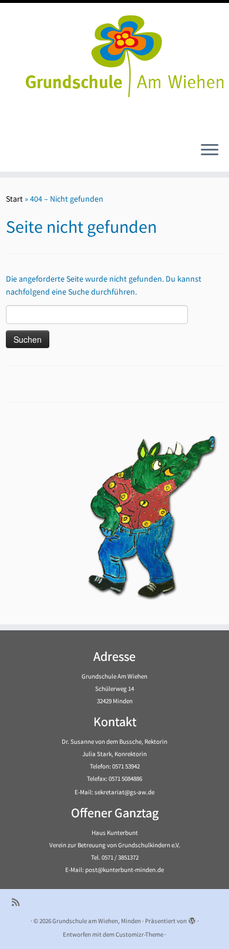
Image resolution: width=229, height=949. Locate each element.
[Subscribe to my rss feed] (18, 902)
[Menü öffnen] (209, 150)
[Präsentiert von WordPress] (192, 918)
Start (14, 198)
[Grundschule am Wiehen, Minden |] (114, 53)
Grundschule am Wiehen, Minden (96, 921)
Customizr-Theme (139, 934)
